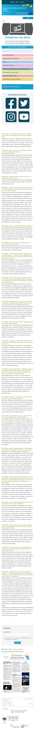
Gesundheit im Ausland (10, 72)
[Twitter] (24, 103)
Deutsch (12, 2)
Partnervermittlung (10, 76)
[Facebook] (11, 103)
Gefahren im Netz (9, 65)
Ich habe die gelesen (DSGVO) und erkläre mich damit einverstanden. (18, 638)
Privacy (25, 699)
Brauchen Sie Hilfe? (11, 87)
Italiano (17, 2)
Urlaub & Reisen (8, 55)
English (22, 2)
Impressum (30, 699)
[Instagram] (11, 116)
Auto (4, 62)
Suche (28, 17)
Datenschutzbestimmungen (15, 637)
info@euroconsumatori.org (8, 705)
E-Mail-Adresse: (7, 632)
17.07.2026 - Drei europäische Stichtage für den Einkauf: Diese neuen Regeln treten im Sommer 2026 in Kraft (17, 135)
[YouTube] (24, 116)
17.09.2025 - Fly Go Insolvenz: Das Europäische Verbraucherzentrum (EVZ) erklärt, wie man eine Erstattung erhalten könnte (17, 549)
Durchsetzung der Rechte (12, 79)
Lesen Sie (4, 651)
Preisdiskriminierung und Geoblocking (16, 69)
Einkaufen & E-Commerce (11, 58)
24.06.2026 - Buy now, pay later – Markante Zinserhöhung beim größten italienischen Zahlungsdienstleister (17, 152)
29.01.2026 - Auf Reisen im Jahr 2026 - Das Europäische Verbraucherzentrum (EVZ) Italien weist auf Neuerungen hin (17, 342)
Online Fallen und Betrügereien (17, 47)
